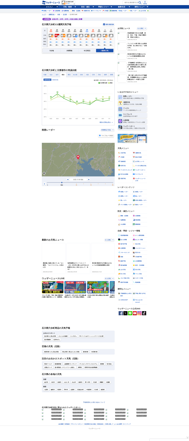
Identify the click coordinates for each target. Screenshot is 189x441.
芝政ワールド (48, 364)
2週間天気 (51, 14)
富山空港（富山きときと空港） (71, 352)
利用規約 (67, 424)
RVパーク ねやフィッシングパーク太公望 (91, 336)
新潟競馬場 (58, 364)
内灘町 (108, 382)
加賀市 (59, 382)
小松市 (53, 382)
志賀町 (73, 389)
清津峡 (102, 364)
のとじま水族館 (63, 336)
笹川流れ (109, 364)
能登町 (103, 389)
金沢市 (46, 382)
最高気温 (47, 80)
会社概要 (61, 424)
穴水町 (96, 389)
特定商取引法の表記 (90, 424)
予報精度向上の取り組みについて (94, 402)
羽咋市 (66, 389)
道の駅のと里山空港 (50, 336)
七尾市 (46, 389)
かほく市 (66, 382)
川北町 (95, 382)
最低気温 (55, 80)
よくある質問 (118, 424)
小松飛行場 (94, 352)
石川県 (65, 14)
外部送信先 (100, 424)
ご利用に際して (108, 424)
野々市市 (87, 382)
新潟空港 (85, 352)
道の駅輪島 (47, 339)
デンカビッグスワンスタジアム (88, 364)
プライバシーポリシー (77, 424)
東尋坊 (80, 367)
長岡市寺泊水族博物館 (91, 367)
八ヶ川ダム (73, 336)
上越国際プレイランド (70, 364)
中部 (58, 14)
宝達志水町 (80, 389)
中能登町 (89, 389)
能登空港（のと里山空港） (52, 352)
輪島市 (53, 389)
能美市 (80, 382)
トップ (44, 14)
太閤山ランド (48, 367)
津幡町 (101, 382)
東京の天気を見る (105, 122)
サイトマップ (127, 424)
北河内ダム (56, 339)
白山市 (74, 382)
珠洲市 (59, 389)
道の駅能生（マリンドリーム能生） (65, 367)
